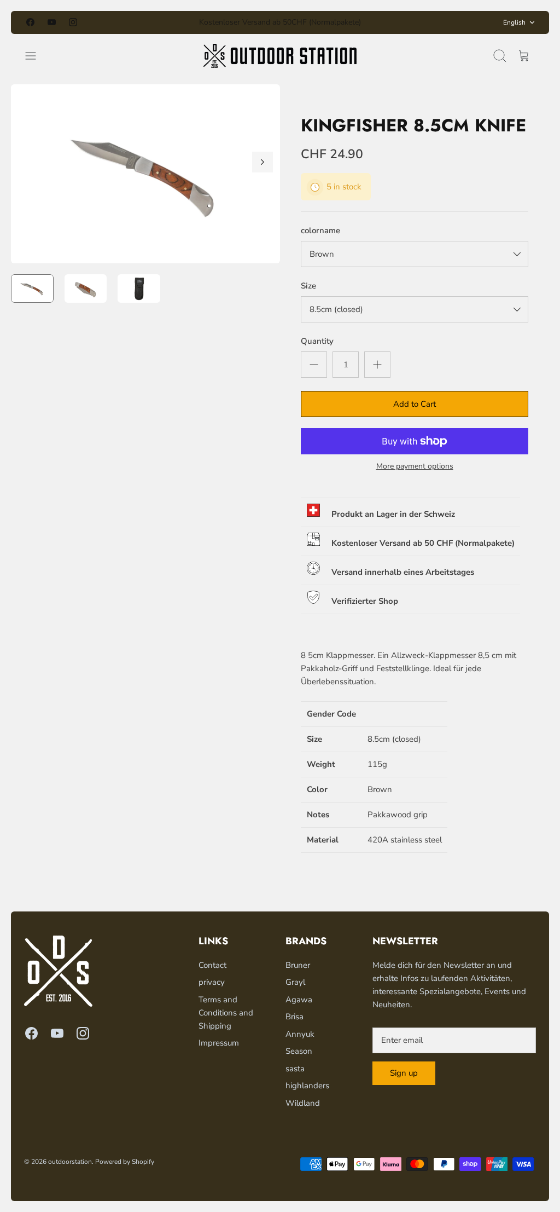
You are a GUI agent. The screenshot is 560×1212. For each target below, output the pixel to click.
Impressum (219, 1042)
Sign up (404, 1072)
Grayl (295, 982)
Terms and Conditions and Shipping (226, 1012)
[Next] (382, 22)
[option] (145, 173)
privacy (212, 982)
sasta (295, 1068)
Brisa (294, 1016)
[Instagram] (73, 22)
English (514, 22)
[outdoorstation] (280, 56)
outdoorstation (70, 1161)
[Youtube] (51, 22)
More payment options (414, 466)
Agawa (298, 999)
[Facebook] (30, 22)
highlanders (307, 1085)
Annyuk (299, 1034)
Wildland (302, 1103)
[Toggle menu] (36, 55)
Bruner (297, 965)
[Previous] (178, 22)
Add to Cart (414, 404)
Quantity (317, 341)
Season (298, 1051)
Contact (212, 965)
